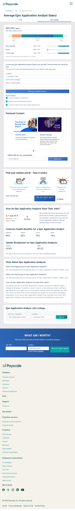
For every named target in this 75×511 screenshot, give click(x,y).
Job (16, 11)
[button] (21, 19)
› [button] (64, 133)
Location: (9, 73)
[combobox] (37, 76)
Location (35, 314)
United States (9, 11)
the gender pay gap (50, 254)
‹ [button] (11, 133)
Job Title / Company (15, 314)
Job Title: (9, 345)
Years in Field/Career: (13, 83)
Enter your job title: (12, 196)
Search (61, 317)
